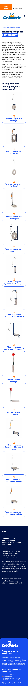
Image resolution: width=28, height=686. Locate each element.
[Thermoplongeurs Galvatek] (12, 15)
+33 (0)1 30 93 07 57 (8, 675)
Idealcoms (18, 683)
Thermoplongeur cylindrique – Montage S (14, 283)
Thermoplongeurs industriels (14, 26)
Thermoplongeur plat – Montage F (14, 250)
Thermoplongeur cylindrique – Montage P (14, 348)
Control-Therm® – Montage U (14, 413)
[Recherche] (20, 8)
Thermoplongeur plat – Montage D (14, 217)
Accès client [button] (6, 7)
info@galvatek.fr (7, 676)
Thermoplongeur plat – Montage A (14, 120)
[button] (14, 9)
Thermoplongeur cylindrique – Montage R (14, 315)
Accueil (3, 26)
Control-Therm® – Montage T (14, 381)
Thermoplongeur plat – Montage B (14, 152)
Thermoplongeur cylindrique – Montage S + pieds (14, 447)
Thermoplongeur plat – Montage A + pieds (14, 480)
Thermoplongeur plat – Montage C (14, 185)
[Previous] (12, 520)
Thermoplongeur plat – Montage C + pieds (14, 513)
